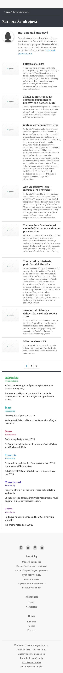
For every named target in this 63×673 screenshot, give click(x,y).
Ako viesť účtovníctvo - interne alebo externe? (37, 188)
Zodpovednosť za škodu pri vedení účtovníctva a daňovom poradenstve (42, 228)
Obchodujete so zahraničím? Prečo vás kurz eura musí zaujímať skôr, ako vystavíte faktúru (31, 499)
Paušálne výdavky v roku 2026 (20, 439)
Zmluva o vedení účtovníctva (40, 125)
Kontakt (31, 630)
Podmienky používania (31, 658)
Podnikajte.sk (23, 649)
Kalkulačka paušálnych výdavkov (31, 570)
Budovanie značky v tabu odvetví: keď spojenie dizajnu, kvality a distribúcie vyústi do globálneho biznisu (29, 396)
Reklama (31, 621)
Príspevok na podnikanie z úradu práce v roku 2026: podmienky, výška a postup (30, 465)
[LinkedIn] (21, 547)
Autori (8, 12)
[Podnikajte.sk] (31, 4)
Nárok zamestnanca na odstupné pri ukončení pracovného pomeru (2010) (39, 99)
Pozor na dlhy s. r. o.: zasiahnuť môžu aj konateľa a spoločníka (30, 491)
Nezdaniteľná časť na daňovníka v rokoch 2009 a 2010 (40, 313)
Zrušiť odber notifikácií (31, 666)
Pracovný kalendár (31, 587)
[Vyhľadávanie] (59, 4)
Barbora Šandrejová (21, 12)
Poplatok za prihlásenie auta (31, 583)
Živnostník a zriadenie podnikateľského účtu (37, 263)
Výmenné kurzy (31, 579)
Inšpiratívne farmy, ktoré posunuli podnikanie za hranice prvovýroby (29, 387)
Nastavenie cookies (31, 662)
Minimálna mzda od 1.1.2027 (19, 525)
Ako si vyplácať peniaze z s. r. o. (20, 415)
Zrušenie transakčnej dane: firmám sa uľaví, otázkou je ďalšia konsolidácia (31, 446)
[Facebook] (28, 547)
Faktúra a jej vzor (33, 63)
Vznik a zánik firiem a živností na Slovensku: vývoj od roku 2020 (31, 422)
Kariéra (31, 626)
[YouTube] (42, 547)
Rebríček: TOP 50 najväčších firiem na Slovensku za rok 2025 (30, 472)
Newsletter (31, 607)
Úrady (32, 602)
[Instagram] (35, 547)
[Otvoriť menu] (3, 4)
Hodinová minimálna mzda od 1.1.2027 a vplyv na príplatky (29, 518)
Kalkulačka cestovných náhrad (31, 566)
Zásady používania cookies (31, 654)
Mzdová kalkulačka (31, 562)
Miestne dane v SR (34, 341)
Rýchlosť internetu (31, 575)
